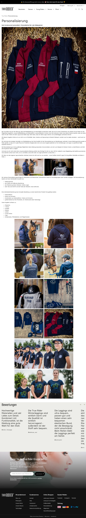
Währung (69, 5)
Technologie (19, 508)
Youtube (74, 498)
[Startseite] (8, 8)
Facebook (60, 498)
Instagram (67, 498)
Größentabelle (47, 503)
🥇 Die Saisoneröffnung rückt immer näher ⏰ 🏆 (43, 2)
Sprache (79, 5)
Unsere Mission (19, 505)
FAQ (31, 500)
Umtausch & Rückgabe (49, 500)
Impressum (32, 503)
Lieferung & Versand (49, 498)
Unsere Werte (19, 503)
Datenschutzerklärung (35, 508)
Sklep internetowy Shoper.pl (36, 516)
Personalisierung (48, 505)
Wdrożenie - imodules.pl (50, 516)
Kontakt (32, 498)
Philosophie (18, 500)
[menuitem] (23, 9)
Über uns (18, 498)
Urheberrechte (33, 505)
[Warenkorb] (82, 9)
